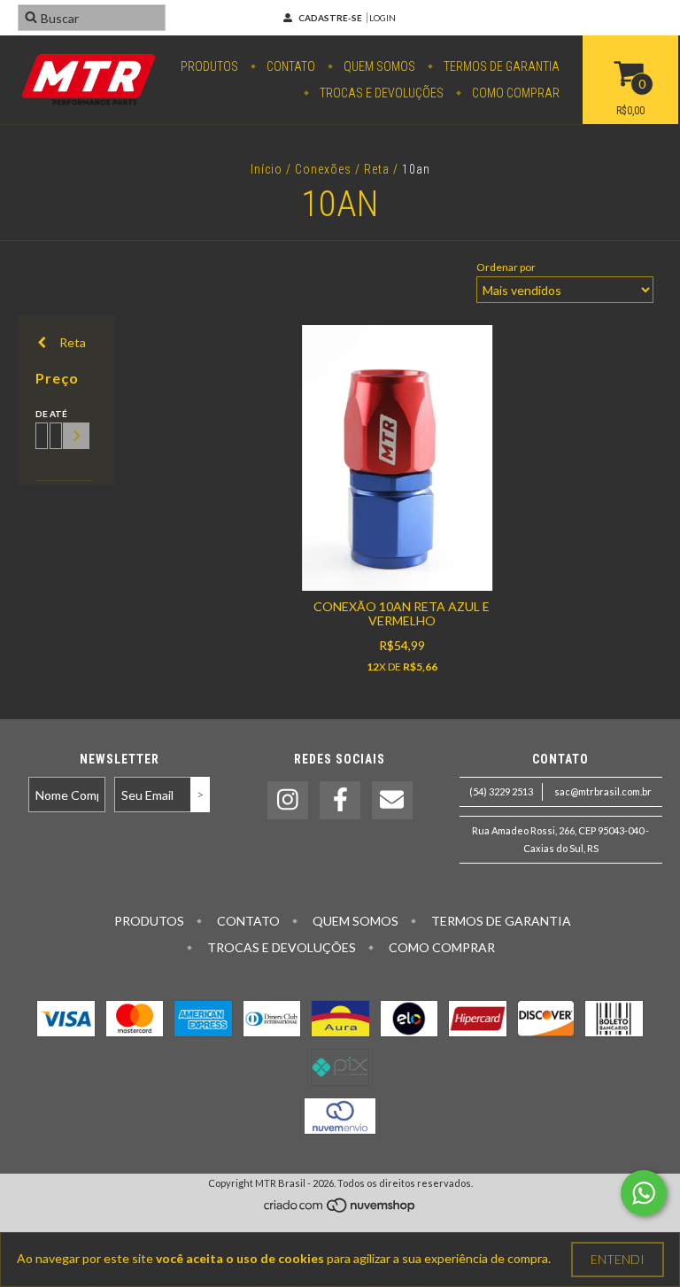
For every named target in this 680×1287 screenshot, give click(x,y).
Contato (289, 66)
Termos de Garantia (500, 66)
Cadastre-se (330, 17)
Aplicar (76, 436)
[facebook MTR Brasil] (340, 800)
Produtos (209, 66)
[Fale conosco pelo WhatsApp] (644, 1193)
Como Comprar (514, 93)
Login (382, 17)
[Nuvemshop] (340, 1209)
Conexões (323, 169)
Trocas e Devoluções (380, 93)
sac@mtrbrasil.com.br (603, 791)
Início (266, 169)
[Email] (392, 800)
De (38, 413)
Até (53, 413)
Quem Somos (378, 66)
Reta (377, 169)
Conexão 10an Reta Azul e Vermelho (401, 613)
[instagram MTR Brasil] (287, 800)
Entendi (618, 1259)
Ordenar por (506, 267)
